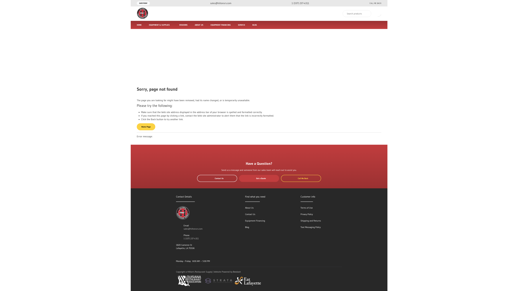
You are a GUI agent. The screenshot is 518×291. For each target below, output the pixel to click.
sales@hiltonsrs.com (193, 228)
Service (241, 25)
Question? (143, 3)
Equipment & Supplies (159, 25)
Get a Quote (261, 178)
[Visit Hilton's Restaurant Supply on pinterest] (194, 254)
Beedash (237, 271)
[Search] (367, 13)
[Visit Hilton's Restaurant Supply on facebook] (183, 254)
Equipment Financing (221, 25)
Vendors (183, 25)
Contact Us (219, 178)
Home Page (146, 127)
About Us (199, 25)
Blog (254, 25)
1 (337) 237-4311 (191, 238)
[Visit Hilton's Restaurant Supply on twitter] (188, 254)
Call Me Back (375, 3)
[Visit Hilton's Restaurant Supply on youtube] (177, 254)
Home (139, 25)
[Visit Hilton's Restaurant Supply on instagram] (200, 254)
